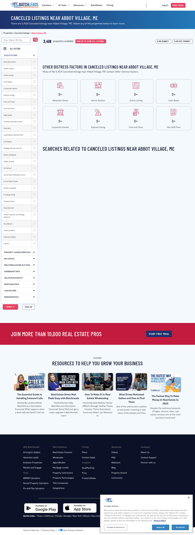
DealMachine (88, 467)
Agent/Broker (59, 462)
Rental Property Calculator (36, 483)
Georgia (67, 516)
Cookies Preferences (115, 527)
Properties (8, 33)
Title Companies (60, 483)
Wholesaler (58, 457)
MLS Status (9, 259)
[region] (146, 514)
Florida (58, 516)
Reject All (160, 527)
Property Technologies (63, 477)
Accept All (180, 527)
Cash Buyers (10, 290)
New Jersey (97, 516)
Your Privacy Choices (73, 530)
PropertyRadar (89, 478)
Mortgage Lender (61, 467)
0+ (60, 94)
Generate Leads (30, 457)
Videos (114, 452)
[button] (35, 40)
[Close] (189, 497)
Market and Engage (32, 467)
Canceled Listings (21, 33)
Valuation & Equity (13, 278)
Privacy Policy (48, 530)
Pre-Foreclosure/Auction (17, 265)
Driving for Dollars (31, 452)
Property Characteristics (17, 252)
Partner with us (148, 462)
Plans (84, 452)
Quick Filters (10, 55)
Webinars (115, 462)
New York (77, 516)
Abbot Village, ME (38, 33)
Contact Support (148, 457)
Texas (40, 516)
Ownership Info (12, 271)
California (48, 516)
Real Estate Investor (62, 452)
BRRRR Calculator (31, 478)
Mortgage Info (11, 284)
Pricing (110, 5)
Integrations (58, 488)
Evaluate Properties (32, 462)
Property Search (119, 472)
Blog (113, 467)
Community (116, 477)
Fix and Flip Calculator (33, 488)
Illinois (86, 516)
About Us (145, 452)
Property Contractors (63, 472)
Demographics (11, 297)
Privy (84, 473)
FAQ (113, 457)
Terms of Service (31, 530)
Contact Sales (88, 457)
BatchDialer (96, 5)
